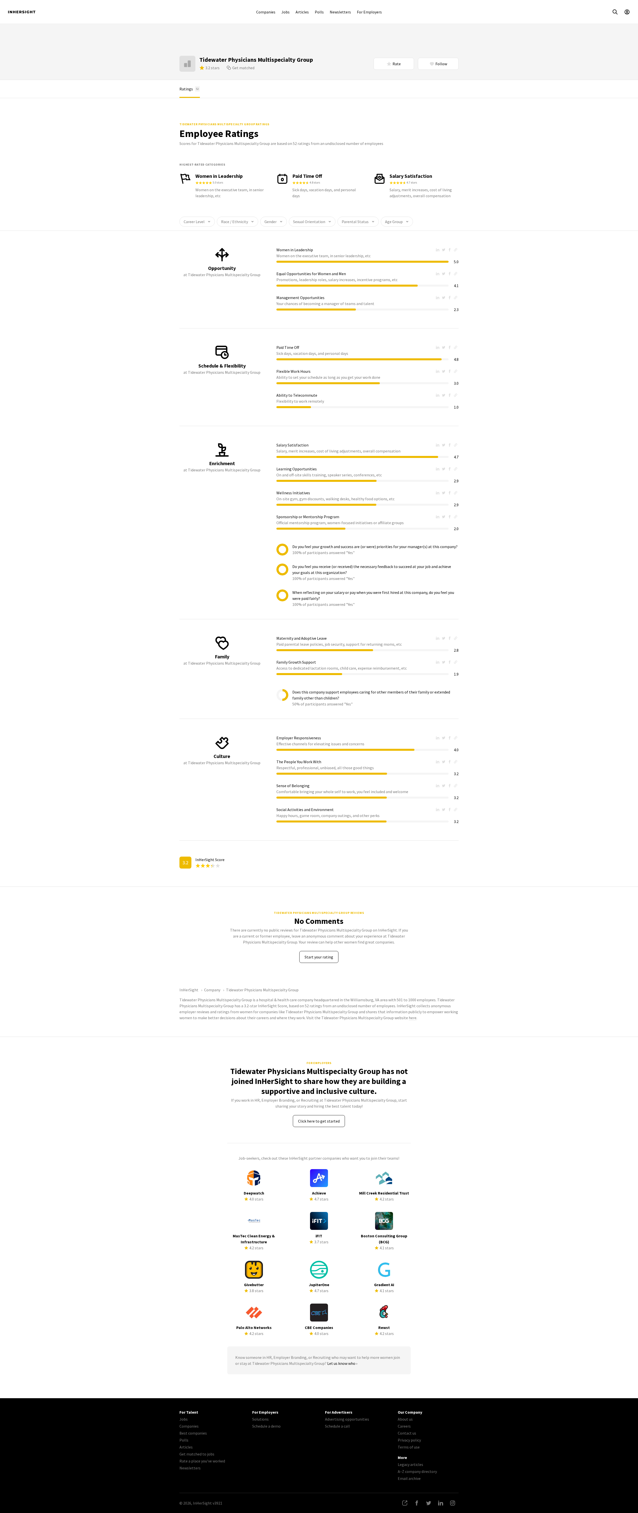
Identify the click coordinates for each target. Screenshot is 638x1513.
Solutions (260, 1419)
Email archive (409, 1478)
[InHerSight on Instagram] (453, 1503)
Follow (441, 63)
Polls (319, 11)
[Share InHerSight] (405, 1503)
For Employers (369, 11)
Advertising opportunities (347, 1419)
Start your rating (319, 956)
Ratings (189, 88)
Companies (265, 11)
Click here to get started (319, 1121)
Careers (404, 1426)
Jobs (285, 11)
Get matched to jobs (196, 1453)
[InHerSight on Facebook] (417, 1503)
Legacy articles (410, 1464)
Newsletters (340, 11)
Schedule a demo (266, 1426)
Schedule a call (337, 1426)
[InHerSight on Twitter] (429, 1503)
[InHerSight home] (21, 12)
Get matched (243, 67)
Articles (302, 11)
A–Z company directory (417, 1471)
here (412, 1017)
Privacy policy (409, 1440)
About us (405, 1419)
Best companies (193, 1433)
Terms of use (409, 1447)
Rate (397, 63)
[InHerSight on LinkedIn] (441, 1503)
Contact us (407, 1433)
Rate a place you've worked (202, 1460)
